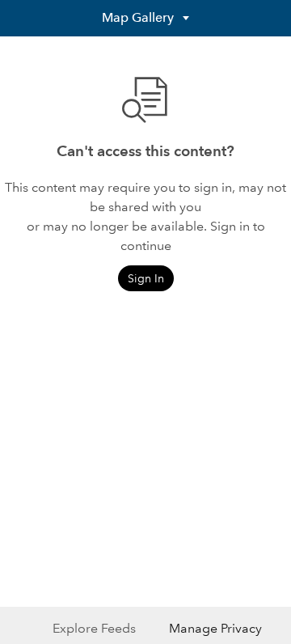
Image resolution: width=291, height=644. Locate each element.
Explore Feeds (94, 628)
